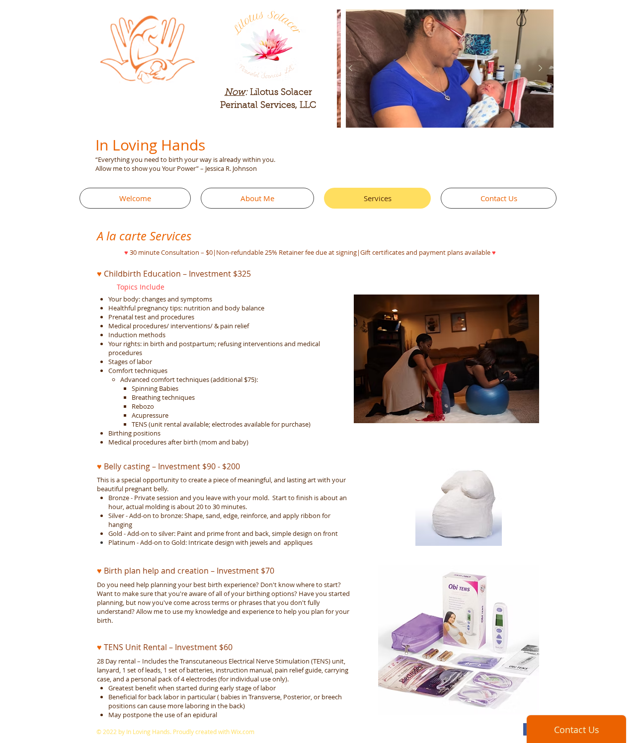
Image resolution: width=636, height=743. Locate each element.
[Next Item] (540, 68)
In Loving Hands (150, 145)
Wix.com (242, 732)
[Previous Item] (350, 68)
